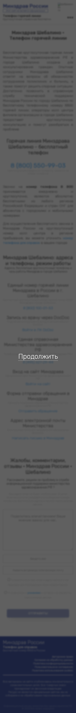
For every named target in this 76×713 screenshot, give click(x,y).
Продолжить (38, 356)
